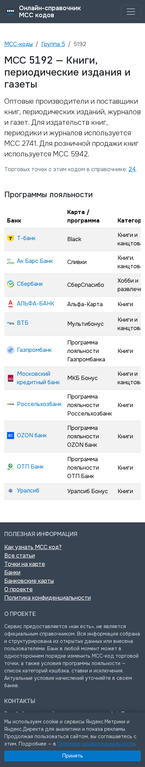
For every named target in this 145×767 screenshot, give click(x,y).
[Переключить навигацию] (131, 12)
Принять (72, 756)
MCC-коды (18, 44)
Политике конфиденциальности (96, 744)
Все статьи (19, 555)
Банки (12, 572)
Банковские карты (29, 581)
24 (132, 169)
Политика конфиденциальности (47, 597)
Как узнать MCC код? (33, 547)
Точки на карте (24, 564)
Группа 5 (53, 44)
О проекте (18, 589)
